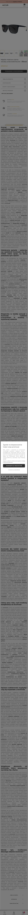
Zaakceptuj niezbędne (14, 469)
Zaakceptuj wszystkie (14, 465)
